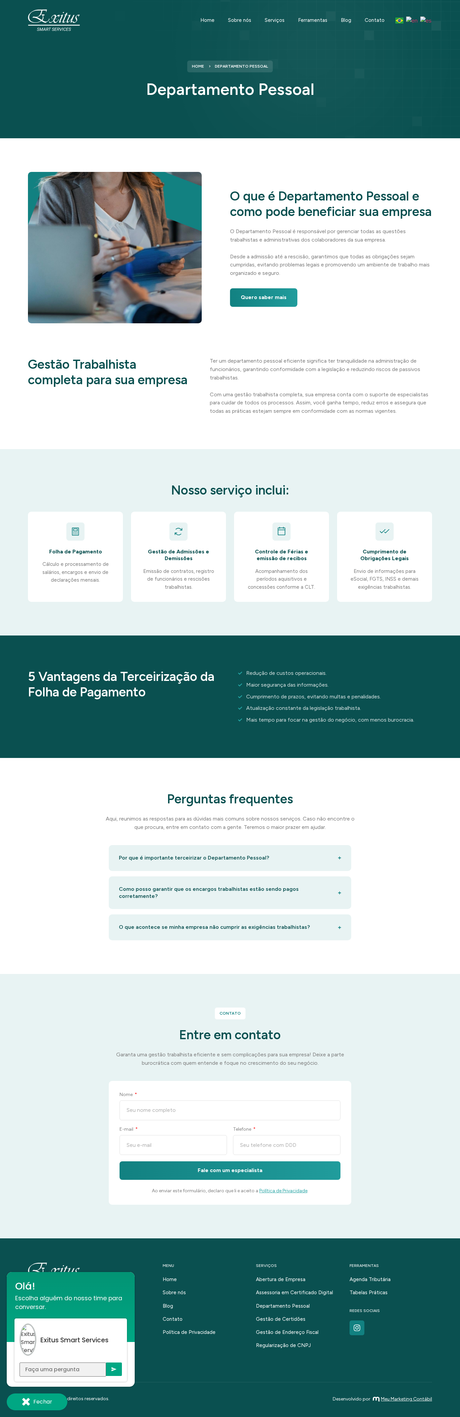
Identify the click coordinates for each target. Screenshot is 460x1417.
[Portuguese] (399, 20)
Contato (375, 20)
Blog (346, 20)
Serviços (275, 20)
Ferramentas (312, 20)
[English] (412, 20)
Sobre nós (239, 20)
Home (207, 20)
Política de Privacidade (283, 1191)
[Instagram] (357, 1327)
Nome (127, 1094)
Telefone (242, 1129)
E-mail (127, 1129)
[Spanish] (426, 20)
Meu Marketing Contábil (406, 1399)
